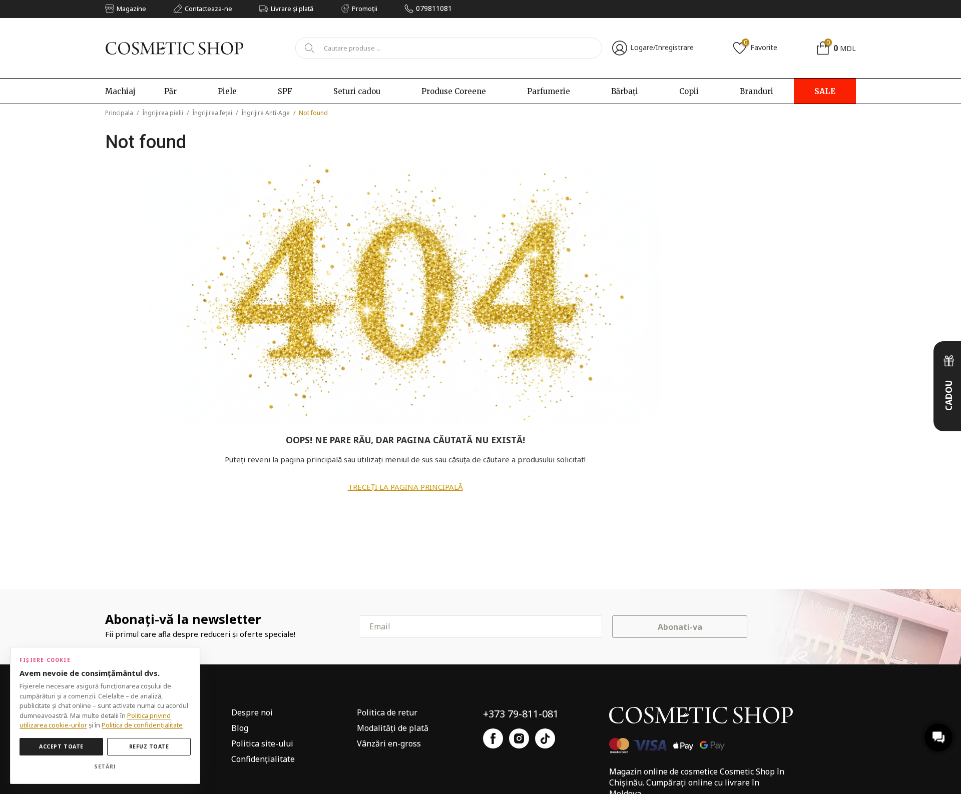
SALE (824, 91)
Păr (170, 91)
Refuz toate (149, 746)
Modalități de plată (392, 727)
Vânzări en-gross (389, 743)
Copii (689, 91)
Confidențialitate (263, 758)
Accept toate (61, 746)
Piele (227, 91)
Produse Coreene (453, 91)
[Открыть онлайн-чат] (938, 737)
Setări (105, 766)
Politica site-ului (262, 743)
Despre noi (252, 712)
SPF (285, 91)
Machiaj (120, 91)
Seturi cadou (356, 91)
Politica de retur (387, 712)
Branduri (756, 91)
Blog (239, 727)
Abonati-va (680, 626)
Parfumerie (548, 91)
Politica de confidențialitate (142, 724)
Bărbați (624, 91)
